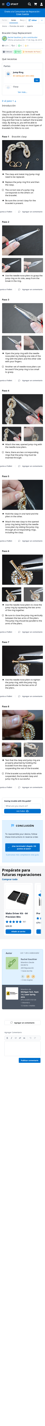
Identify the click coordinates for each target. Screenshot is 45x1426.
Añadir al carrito (18, 931)
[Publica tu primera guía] (28, 977)
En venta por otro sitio (23, 75)
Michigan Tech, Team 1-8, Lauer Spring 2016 (30, 994)
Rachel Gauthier (14, 37)
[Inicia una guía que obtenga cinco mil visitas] (23, 977)
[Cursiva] (12, 1038)
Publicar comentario (29, 1060)
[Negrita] (7, 1038)
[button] (29, 4)
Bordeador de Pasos (32, 52)
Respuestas (25, 20)
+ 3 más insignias (27, 980)
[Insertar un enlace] (20, 1038)
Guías (13, 20)
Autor (9, 953)
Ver (37, 80)
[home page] (12, 4)
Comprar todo (10, 879)
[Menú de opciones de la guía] (42, 20)
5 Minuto (8, 52)
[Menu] (3, 4)
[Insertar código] (16, 1038)
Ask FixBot (20, 811)
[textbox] (22, 1048)
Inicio (4, 26)
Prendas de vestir (17, 26)
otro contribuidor (30, 37)
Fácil (18, 52)
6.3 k (6, 45)
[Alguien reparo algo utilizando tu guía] (33, 977)
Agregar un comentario (22, 799)
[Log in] (41, 4)
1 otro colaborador (31, 953)
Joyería (30, 26)
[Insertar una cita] (24, 1038)
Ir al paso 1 (8, 100)
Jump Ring (18, 72)
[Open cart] (35, 4)
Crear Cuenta (22, 14)
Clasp (15, 86)
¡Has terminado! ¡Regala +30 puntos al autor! (24, 847)
